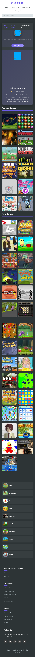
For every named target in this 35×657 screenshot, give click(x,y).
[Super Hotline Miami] (9, 186)
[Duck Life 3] (9, 309)
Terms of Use (8, 616)
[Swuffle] (25, 121)
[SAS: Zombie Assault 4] (9, 380)
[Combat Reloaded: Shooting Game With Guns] (25, 447)
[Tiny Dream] (25, 330)
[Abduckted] (9, 137)
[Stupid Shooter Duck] (25, 137)
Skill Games (26, 7)
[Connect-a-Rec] (25, 170)
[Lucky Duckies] (9, 397)
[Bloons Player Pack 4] (9, 413)
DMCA (6, 623)
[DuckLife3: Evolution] (25, 154)
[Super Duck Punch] (25, 260)
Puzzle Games (9, 591)
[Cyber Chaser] (25, 227)
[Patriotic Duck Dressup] (9, 447)
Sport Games (8, 601)
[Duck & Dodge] (25, 276)
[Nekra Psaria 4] (25, 203)
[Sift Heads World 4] (25, 292)
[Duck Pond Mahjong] (9, 203)
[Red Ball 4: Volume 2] (25, 347)
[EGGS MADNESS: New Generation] (9, 170)
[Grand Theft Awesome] (9, 243)
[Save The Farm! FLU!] (25, 380)
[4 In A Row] (25, 397)
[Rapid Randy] (9, 154)
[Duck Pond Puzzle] (9, 227)
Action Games (13, 26)
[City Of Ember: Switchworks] (25, 309)
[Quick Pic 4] (9, 330)
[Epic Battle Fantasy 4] (9, 463)
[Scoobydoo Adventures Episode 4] (9, 347)
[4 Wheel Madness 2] (9, 364)
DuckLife (19, 2)
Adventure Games (10, 594)
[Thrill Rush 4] (25, 186)
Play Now (18, 46)
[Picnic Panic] (9, 260)
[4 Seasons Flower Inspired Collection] (25, 364)
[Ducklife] (25, 243)
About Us (7, 576)
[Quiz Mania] (25, 413)
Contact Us (7, 613)
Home (7, 7)
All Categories (17, 11)
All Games (15, 7)
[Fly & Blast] (9, 121)
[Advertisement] (17, 74)
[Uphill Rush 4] (25, 430)
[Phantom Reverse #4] (9, 430)
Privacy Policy (8, 619)
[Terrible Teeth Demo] (9, 292)
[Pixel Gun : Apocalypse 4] (9, 276)
